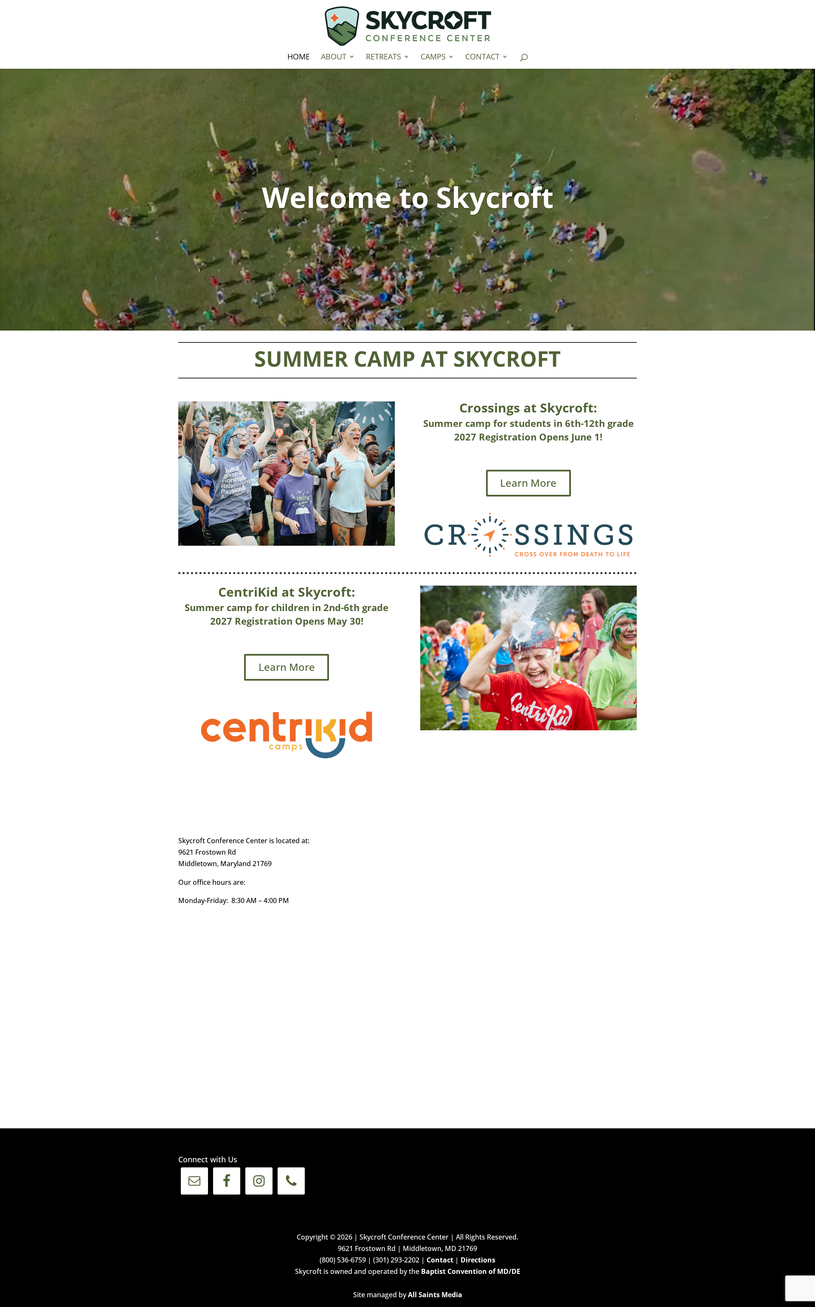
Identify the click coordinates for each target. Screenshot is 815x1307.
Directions (478, 1260)
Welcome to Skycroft (408, 196)
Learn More (528, 483)
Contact (482, 57)
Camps (433, 57)
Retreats (383, 57)
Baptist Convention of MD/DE (470, 1271)
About (333, 57)
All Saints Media (435, 1294)
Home (298, 57)
